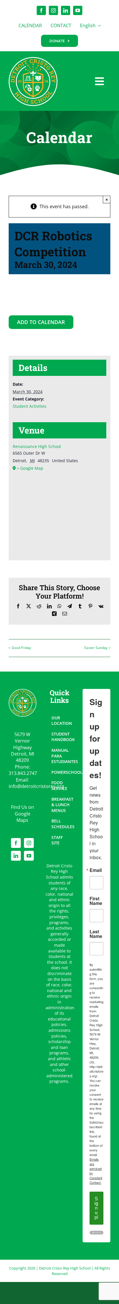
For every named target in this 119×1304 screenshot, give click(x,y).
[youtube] (77, 10)
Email (96, 870)
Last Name (96, 934)
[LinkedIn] (16, 856)
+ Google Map (30, 468)
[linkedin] (65, 10)
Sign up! (96, 1208)
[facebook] (41, 10)
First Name (96, 901)
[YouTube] (29, 856)
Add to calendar (41, 322)
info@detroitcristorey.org (36, 786)
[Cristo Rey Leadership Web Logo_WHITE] (33, 59)
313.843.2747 (23, 773)
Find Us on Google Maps (22, 813)
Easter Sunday (95, 647)
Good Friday (21, 647)
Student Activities (30, 406)
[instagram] (53, 10)
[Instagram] (29, 843)
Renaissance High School (37, 446)
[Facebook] (16, 843)
